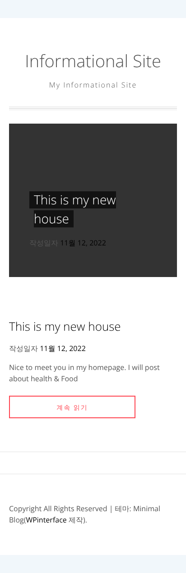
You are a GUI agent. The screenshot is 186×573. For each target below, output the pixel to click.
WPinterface (46, 520)
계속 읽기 (72, 407)
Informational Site (93, 61)
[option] (93, 200)
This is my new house (65, 326)
